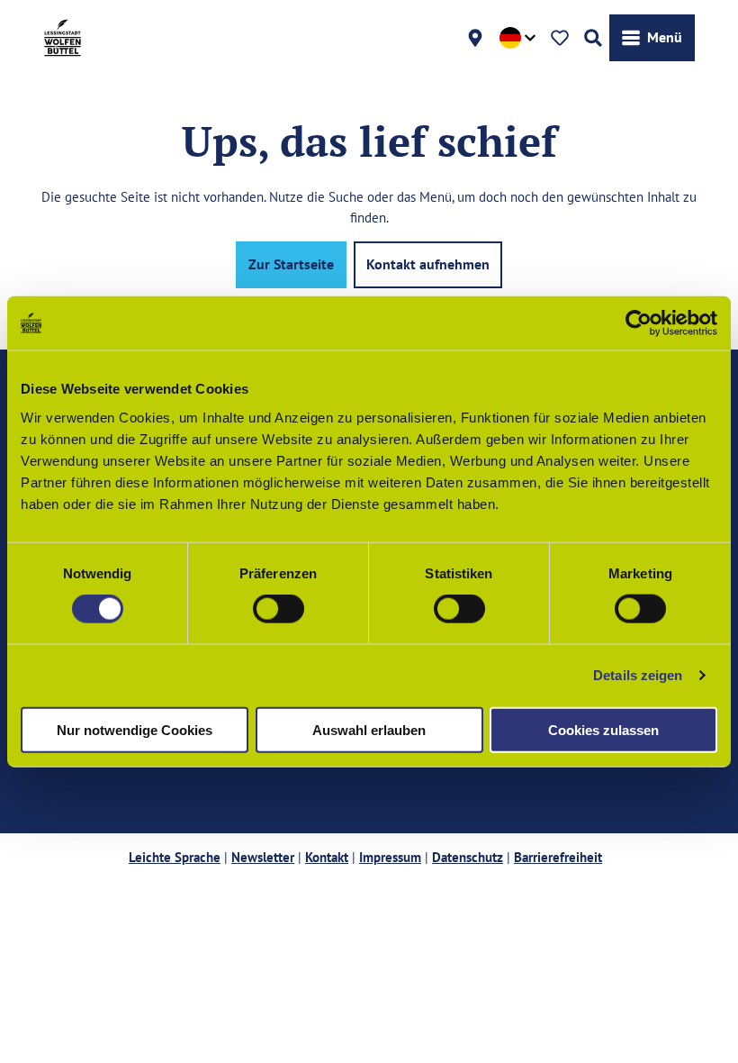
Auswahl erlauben (369, 729)
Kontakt (326, 857)
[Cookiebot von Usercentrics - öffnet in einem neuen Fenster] (638, 323)
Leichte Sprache (174, 857)
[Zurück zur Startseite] (62, 38)
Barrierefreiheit (558, 857)
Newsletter (262, 857)
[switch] (278, 609)
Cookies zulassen (603, 729)
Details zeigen (637, 675)
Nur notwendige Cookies (134, 729)
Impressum (390, 857)
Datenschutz (467, 857)
